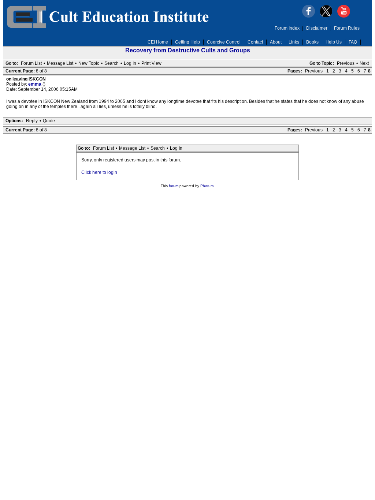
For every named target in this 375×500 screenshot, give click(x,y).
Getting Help (187, 42)
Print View (151, 63)
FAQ (353, 42)
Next (364, 63)
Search (111, 63)
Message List (60, 63)
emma (35, 84)
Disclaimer (316, 28)
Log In (130, 63)
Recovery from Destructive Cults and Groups (187, 50)
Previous (345, 63)
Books (312, 42)
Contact (255, 42)
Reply (32, 120)
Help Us (334, 42)
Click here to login (99, 172)
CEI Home (158, 42)
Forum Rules (347, 28)
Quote (49, 120)
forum (173, 186)
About (276, 42)
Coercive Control (224, 42)
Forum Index (287, 28)
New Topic (88, 63)
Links (294, 42)
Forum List (31, 63)
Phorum (207, 186)
